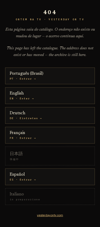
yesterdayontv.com (50, 215)
